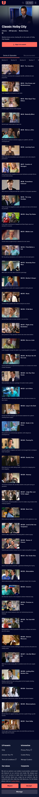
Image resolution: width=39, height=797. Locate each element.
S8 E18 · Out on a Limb (27, 340)
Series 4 (4, 60)
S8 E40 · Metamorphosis (28, 704)
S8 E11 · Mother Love (27, 231)
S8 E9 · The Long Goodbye (26, 198)
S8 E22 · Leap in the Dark (28, 406)
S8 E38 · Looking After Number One (27, 672)
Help (3, 750)
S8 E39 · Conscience (27, 688)
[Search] (23, 2)
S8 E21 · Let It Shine (27, 388)
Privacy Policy (25, 750)
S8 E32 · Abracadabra (27, 571)
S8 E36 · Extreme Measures (26, 638)
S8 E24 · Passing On (27, 440)
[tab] (29, 55)
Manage (19, 791)
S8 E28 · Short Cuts (26, 509)
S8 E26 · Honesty (26, 475)
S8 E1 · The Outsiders (27, 66)
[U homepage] (4, 3)
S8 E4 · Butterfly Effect (27, 114)
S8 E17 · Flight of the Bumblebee (27, 326)
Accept (29, 786)
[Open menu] (35, 2)
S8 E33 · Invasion (26, 587)
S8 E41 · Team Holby (27, 721)
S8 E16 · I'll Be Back (27, 309)
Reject (9, 786)
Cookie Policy (25, 755)
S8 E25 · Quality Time (27, 457)
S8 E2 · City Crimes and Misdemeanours (28, 84)
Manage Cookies (26, 759)
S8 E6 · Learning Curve (28, 147)
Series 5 (14, 60)
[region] (19, 782)
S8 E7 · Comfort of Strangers (26, 165)
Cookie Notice (15, 781)
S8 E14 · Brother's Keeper (28, 278)
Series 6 (23, 60)
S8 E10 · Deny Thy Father (28, 214)
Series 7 (32, 60)
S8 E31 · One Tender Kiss (28, 556)
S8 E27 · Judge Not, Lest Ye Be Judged (28, 493)
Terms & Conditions (8, 759)
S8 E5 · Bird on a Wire (27, 130)
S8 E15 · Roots (25, 294)
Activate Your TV (7, 755)
